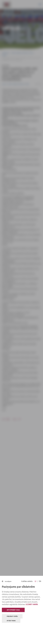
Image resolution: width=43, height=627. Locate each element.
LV (36, 581)
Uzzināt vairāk (32, 604)
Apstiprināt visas (13, 610)
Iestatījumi (8, 581)
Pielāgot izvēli (12, 616)
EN (40, 581)
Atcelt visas (11, 621)
